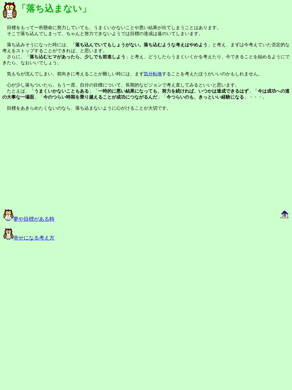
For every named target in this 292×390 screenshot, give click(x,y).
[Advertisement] (66, 163)
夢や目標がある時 (33, 219)
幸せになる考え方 (33, 238)
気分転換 (153, 73)
